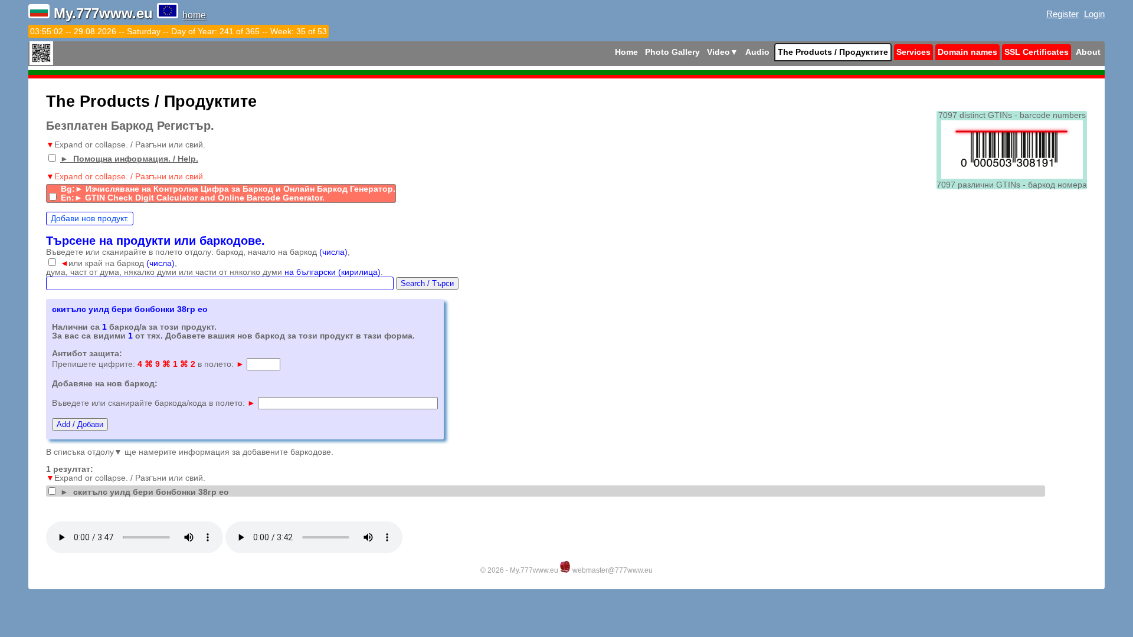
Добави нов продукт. (89, 218)
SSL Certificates (1036, 52)
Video (722, 52)
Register (1062, 14)
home (194, 15)
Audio (757, 52)
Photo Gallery (672, 52)
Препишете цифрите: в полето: (148, 364)
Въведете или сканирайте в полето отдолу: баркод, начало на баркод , (198, 252)
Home (626, 52)
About (1088, 52)
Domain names (967, 52)
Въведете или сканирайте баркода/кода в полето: (154, 403)
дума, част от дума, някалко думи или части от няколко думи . (214, 272)
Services (913, 52)
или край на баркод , (118, 263)
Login (1094, 14)
